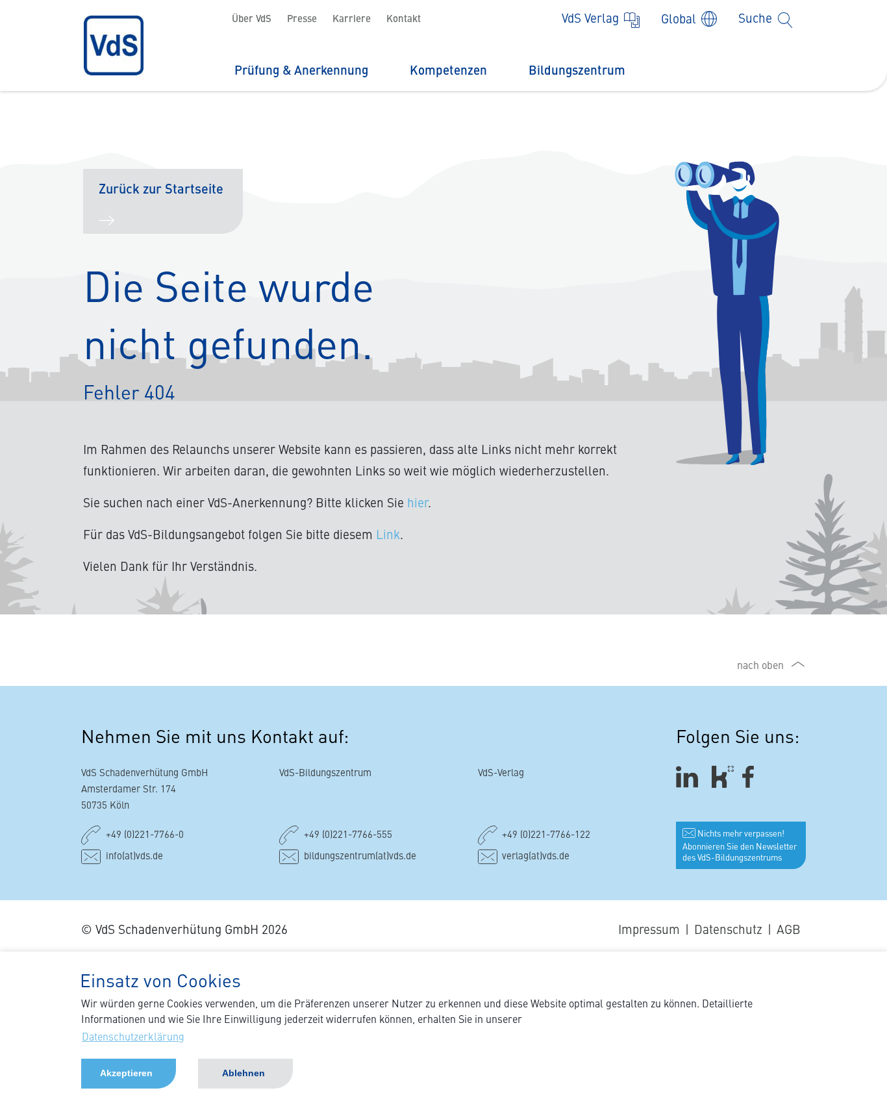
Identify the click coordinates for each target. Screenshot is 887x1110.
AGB (789, 930)
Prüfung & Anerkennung (301, 71)
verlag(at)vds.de (535, 857)
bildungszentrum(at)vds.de (360, 857)
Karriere (351, 20)
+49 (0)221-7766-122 (546, 835)
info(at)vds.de (134, 857)
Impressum (649, 930)
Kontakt (403, 20)
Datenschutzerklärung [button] (133, 1038)
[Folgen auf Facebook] (752, 777)
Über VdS (251, 20)
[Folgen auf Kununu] (723, 777)
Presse (302, 20)
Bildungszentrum (577, 71)
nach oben (760, 666)
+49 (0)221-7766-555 (348, 835)
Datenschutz (728, 930)
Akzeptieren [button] (126, 1073)
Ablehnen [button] (243, 1073)
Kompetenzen (448, 71)
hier (417, 504)
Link (388, 535)
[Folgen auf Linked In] (689, 777)
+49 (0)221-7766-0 (145, 835)
